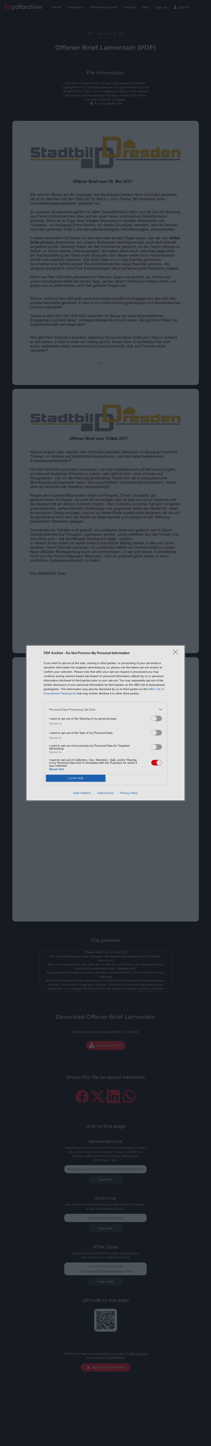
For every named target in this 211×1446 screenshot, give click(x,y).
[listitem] (105, 709)
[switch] (156, 718)
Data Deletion (82, 793)
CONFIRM (75, 778)
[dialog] (105, 723)
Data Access (105, 793)
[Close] (177, 653)
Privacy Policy (129, 793)
